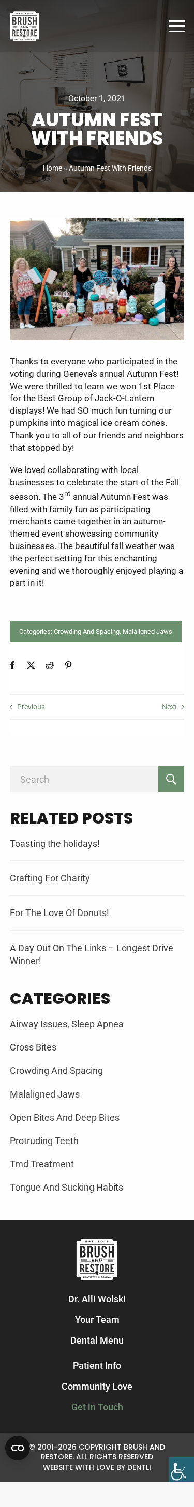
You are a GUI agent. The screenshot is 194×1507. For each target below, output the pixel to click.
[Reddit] (49, 665)
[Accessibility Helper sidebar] (181, 1469)
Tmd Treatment (42, 1164)
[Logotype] (24, 15)
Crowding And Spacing (87, 631)
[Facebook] (12, 665)
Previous (31, 707)
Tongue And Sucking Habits (66, 1187)
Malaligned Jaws (147, 631)
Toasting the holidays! (55, 843)
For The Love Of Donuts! (59, 912)
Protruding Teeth (44, 1140)
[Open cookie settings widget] (17, 1448)
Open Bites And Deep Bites (65, 1117)
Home (52, 168)
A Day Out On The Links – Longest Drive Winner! (91, 954)
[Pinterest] (68, 665)
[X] (31, 665)
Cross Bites (33, 1047)
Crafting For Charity (50, 878)
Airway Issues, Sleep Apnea (67, 1023)
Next (169, 707)
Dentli (139, 1467)
